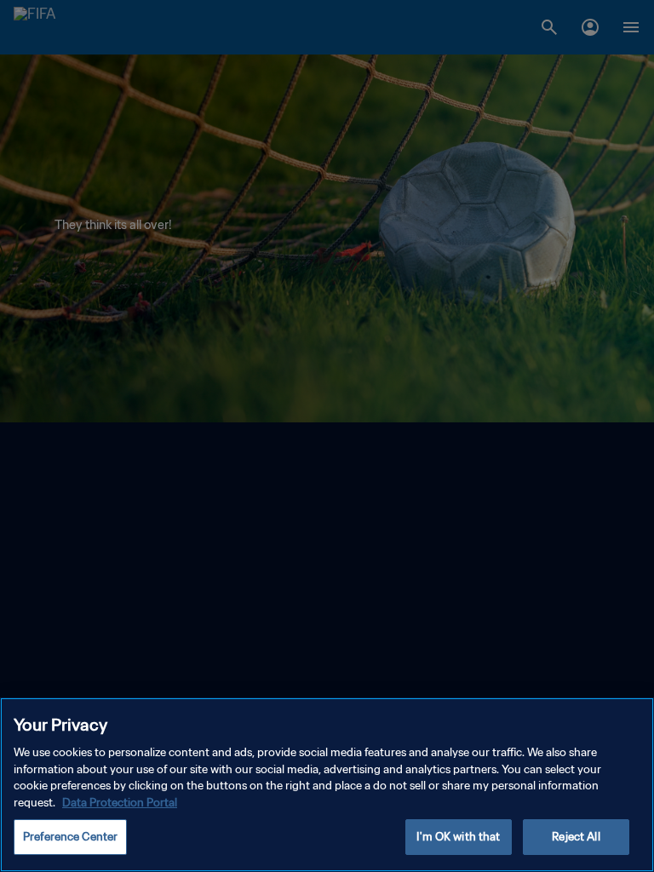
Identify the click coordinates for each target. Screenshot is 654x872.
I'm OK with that (458, 836)
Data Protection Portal (119, 802)
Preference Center (70, 836)
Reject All (576, 836)
